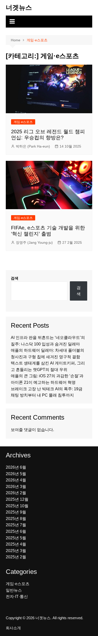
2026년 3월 (16, 486)
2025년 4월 (16, 544)
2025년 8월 (16, 519)
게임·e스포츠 (23, 122)
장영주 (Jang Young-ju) (34, 242)
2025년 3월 (16, 551)
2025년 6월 (16, 531)
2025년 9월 (16, 512)
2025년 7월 (16, 525)
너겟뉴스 (19, 7)
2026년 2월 (16, 493)
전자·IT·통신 (17, 596)
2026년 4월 (16, 480)
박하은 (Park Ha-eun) (33, 146)
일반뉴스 (14, 590)
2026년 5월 (16, 474)
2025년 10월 (17, 506)
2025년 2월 (16, 557)
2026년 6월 (16, 467)
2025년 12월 (17, 499)
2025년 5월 (16, 538)
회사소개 (13, 628)
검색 (14, 278)
